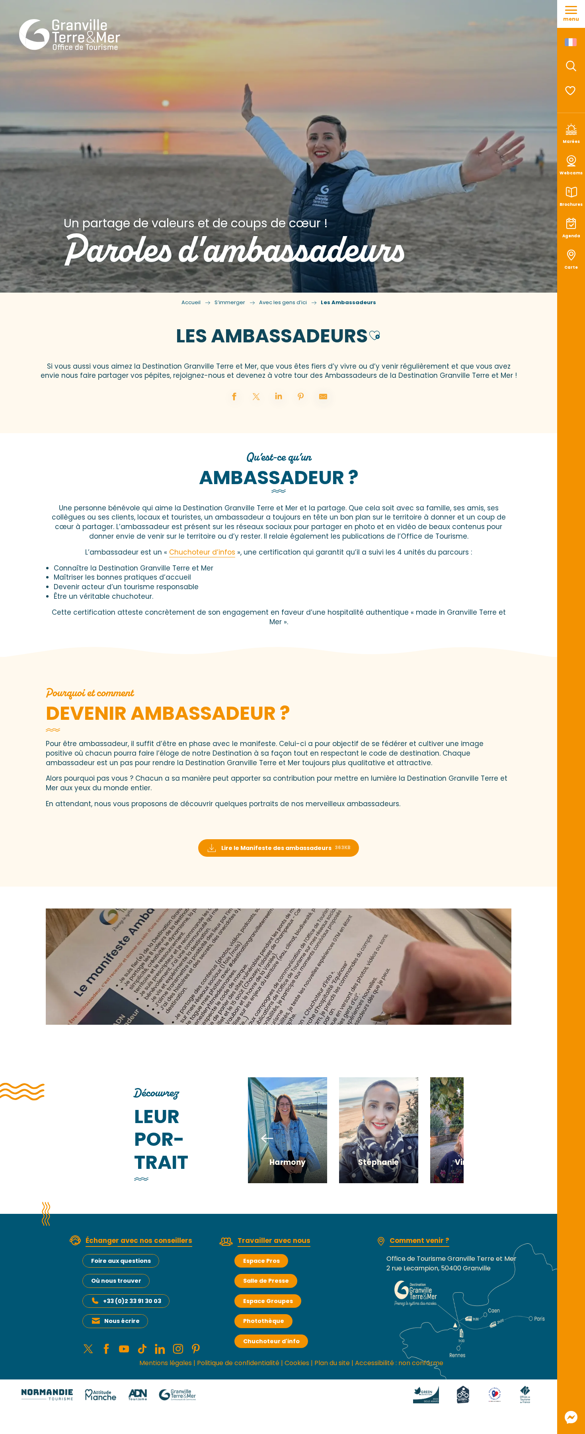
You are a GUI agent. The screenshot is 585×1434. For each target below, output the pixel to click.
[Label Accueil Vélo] (463, 1394)
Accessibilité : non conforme (399, 1363)
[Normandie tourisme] (47, 1394)
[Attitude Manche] (101, 1394)
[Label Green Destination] (426, 1394)
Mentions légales (165, 1363)
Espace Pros (261, 1261)
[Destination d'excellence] (495, 1394)
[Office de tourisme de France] (525, 1394)
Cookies (297, 1363)
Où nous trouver (116, 1281)
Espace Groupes (268, 1301)
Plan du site (332, 1363)
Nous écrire (122, 1321)
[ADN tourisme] (137, 1394)
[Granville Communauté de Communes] (177, 1394)
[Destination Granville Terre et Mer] (71, 34)
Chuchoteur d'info (271, 1341)
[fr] (571, 42)
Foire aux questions (121, 1261)
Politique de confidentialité (238, 1363)
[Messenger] (571, 1417)
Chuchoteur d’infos (202, 552)
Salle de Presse (266, 1281)
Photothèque (263, 1321)
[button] (571, 66)
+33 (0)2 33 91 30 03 (132, 1301)
